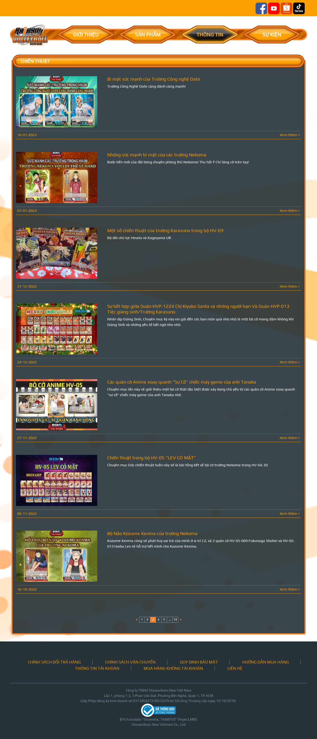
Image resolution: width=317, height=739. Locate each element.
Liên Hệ (234, 668)
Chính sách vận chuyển (130, 662)
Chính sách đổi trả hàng (54, 662)
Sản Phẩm (148, 34)
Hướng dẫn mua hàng (265, 662)
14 (175, 619)
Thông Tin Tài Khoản (97, 668)
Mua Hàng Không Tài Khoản (173, 668)
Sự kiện (271, 34)
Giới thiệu (86, 34)
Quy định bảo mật (199, 662)
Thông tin (210, 34)
